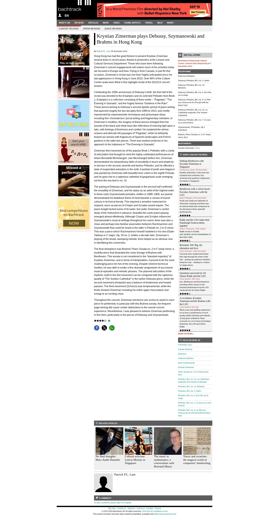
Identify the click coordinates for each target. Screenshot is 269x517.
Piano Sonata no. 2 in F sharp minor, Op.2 (193, 373)
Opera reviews (91, 29)
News (106, 23)
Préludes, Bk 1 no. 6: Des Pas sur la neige (193, 396)
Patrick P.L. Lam (103, 51)
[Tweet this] (104, 328)
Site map (112, 508)
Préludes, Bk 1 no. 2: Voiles (189, 391)
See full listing (192, 55)
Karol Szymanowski (186, 363)
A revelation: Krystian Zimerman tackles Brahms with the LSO (195, 301)
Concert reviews (69, 29)
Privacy (158, 508)
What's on (64, 23)
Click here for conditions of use (155, 511)
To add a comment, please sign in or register (112, 503)
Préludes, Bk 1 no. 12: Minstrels (191, 386)
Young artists (132, 23)
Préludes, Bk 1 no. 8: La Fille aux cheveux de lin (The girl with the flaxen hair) (194, 413)
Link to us (141, 508)
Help (160, 23)
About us (131, 508)
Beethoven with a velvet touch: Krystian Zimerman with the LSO (195, 192)
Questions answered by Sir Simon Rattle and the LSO (193, 274)
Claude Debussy (185, 349)
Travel (149, 23)
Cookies (149, 508)
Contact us (121, 508)
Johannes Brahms (185, 358)
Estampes (182, 354)
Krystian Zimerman (186, 367)
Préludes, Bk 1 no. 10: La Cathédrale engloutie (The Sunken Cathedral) (193, 380)
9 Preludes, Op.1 (185, 345)
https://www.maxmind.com (165, 514)
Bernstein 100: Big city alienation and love (191, 246)
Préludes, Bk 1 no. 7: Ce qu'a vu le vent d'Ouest (194, 404)
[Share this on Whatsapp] (112, 328)
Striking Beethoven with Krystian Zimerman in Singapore (192, 164)
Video (116, 23)
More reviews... (186, 334)
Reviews (79, 23)
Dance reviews (113, 29)
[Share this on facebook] (96, 328)
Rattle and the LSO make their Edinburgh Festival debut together (195, 223)
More (170, 23)
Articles (93, 23)
